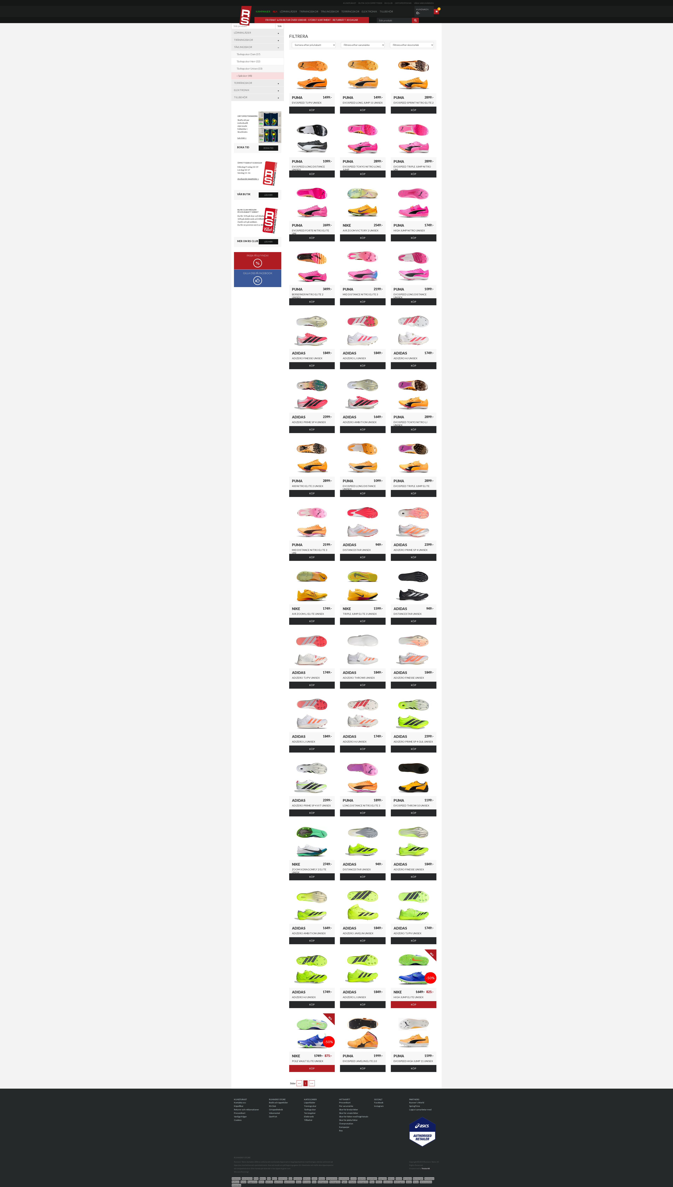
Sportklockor (289, 1182)
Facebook (378, 1102)
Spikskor (269, 1182)
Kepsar (322, 1179)
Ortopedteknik (403, 3)
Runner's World (416, 1102)
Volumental (274, 1113)
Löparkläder (288, 11)
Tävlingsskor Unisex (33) (249, 68)
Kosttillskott (344, 1179)
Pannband (407, 1179)
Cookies (238, 1120)
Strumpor (306, 1182)
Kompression (331, 1179)
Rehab (243, 1182)
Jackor (314, 1179)
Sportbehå (278, 1182)
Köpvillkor (238, 1106)
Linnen (353, 1179)
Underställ (388, 1182)
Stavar (298, 1182)
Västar (415, 1182)
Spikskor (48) (245, 75)
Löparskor (382, 1179)
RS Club (389, 3)
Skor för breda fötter (348, 1109)
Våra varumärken (424, 3)
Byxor (274, 1179)
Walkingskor (399, 1182)
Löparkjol (361, 1179)
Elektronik (369, 11)
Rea (275, 11)
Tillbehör (386, 11)
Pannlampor (418, 1179)
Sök (280, 26)
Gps (290, 1179)
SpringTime (414, 1106)
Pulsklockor (429, 1179)
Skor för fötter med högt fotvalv (353, 1116)
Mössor (391, 1179)
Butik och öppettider (370, 3)
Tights (344, 1182)
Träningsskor (308, 11)
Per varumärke (346, 1106)
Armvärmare (247, 1179)
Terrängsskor (335, 1182)
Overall (399, 1179)
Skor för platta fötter (348, 1120)
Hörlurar (306, 1179)
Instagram (379, 1106)
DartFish (273, 1116)
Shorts (261, 1182)
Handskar (298, 1179)
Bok (268, 1179)
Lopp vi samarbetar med (420, 1109)
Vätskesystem (426, 1182)
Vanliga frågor (240, 1116)
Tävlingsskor (330, 11)
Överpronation (346, 1123)
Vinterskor (236, 1185)
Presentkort (239, 1113)
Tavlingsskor (323, 1182)
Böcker (263, 1179)
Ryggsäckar (252, 1182)
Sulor (314, 1182)
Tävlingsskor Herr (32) (248, 61)
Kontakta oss (240, 1102)
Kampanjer (263, 11)
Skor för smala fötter (348, 1113)
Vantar (409, 1182)
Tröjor (372, 1182)
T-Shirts (379, 1182)
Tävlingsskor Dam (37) (248, 54)
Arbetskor (236, 1179)
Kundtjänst (349, 3)
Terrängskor (350, 11)
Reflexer (235, 1182)
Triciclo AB (426, 1168)
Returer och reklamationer (246, 1109)
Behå (256, 1179)
